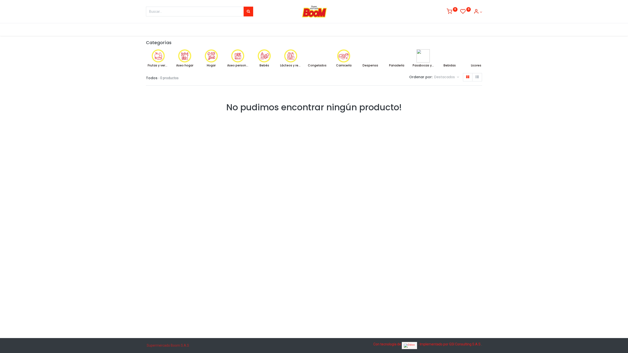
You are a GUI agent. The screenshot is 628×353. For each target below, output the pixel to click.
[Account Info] (477, 12)
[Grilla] (467, 77)
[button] (446, 77)
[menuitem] (156, 29)
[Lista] (477, 77)
